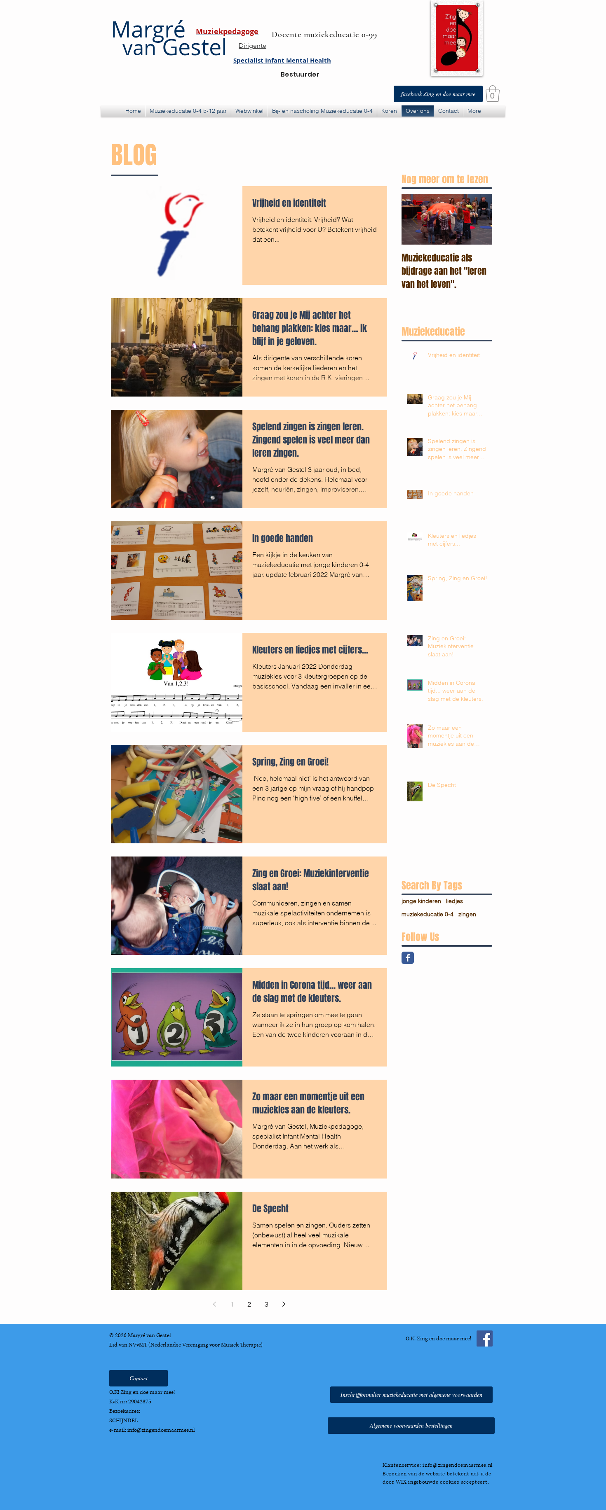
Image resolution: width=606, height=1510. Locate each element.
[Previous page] (214, 1304)
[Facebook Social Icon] (485, 1338)
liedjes (454, 901)
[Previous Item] (414, 219)
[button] (493, 93)
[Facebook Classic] (408, 958)
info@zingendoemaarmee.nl (161, 1430)
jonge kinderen (421, 901)
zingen (467, 914)
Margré (148, 29)
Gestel (174, 47)
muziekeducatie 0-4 (427, 914)
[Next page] (283, 1304)
